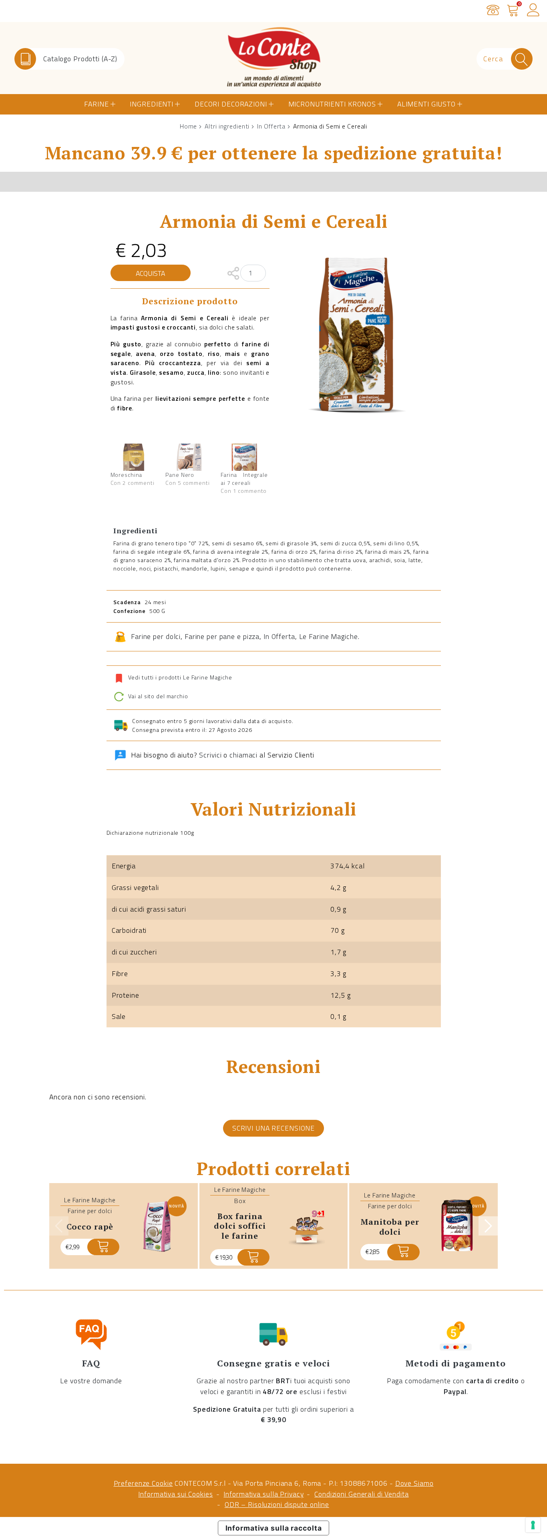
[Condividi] (233, 272)
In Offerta (271, 126)
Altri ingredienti (227, 126)
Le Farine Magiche (328, 636)
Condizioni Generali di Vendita (361, 1494)
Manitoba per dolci (390, 1226)
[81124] (403, 1252)
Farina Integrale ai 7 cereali (244, 478)
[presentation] (58, 1226)
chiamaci (243, 754)
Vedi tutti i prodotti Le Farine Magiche (180, 677)
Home (188, 126)
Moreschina (127, 474)
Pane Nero (179, 474)
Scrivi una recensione (273, 1128)
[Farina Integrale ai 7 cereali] (244, 457)
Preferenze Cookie (143, 1483)
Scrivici (210, 754)
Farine (96, 103)
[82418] (253, 1257)
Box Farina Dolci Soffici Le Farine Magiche (239, 1231)
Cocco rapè (90, 1226)
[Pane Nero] (189, 457)
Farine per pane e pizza (222, 636)
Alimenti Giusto (426, 103)
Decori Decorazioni (231, 103)
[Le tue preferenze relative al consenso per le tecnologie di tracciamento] (533, 1525)
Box (240, 1200)
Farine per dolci (156, 636)
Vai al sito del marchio (157, 696)
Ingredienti (151, 103)
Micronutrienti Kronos (332, 103)
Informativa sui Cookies (175, 1494)
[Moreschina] (134, 457)
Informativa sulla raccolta (273, 1528)
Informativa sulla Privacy (263, 1494)
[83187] (103, 1247)
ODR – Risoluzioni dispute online (277, 1504)
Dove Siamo (414, 1483)
